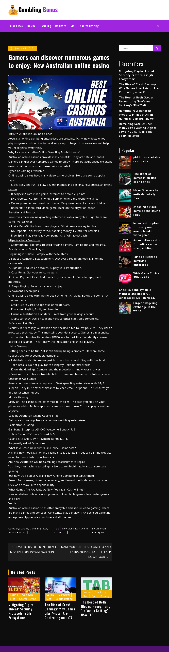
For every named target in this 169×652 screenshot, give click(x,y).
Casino (31, 26)
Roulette (60, 26)
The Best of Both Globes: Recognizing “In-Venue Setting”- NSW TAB (95, 608)
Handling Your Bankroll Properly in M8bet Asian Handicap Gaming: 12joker (136, 114)
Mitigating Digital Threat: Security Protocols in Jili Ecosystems (21, 611)
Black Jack (16, 26)
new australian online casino (71, 530)
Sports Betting (89, 26)
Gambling (45, 26)
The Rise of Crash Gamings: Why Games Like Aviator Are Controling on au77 (60, 611)
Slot (73, 26)
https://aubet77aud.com (24, 240)
